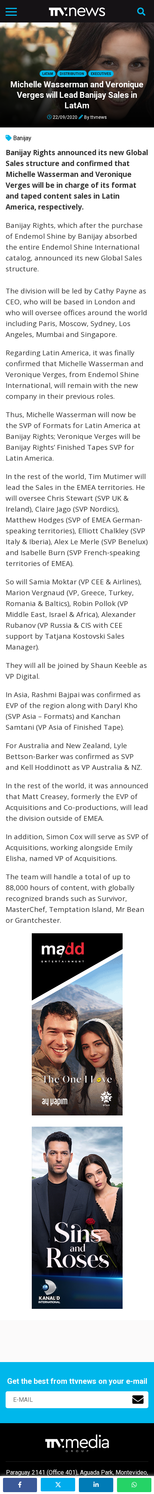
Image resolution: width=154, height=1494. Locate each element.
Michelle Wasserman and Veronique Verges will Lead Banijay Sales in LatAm (77, 95)
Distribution (72, 74)
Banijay (22, 138)
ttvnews (98, 117)
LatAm (47, 74)
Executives (101, 74)
